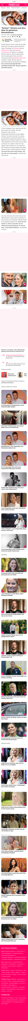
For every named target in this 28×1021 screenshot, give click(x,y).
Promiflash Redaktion (16, 34)
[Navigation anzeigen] (2, 4)
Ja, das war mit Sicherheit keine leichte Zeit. (15, 357)
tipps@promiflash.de (7, 382)
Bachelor (16, 48)
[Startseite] (14, 4)
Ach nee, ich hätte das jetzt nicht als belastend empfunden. (15, 364)
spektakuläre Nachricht (19, 58)
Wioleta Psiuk (5, 50)
